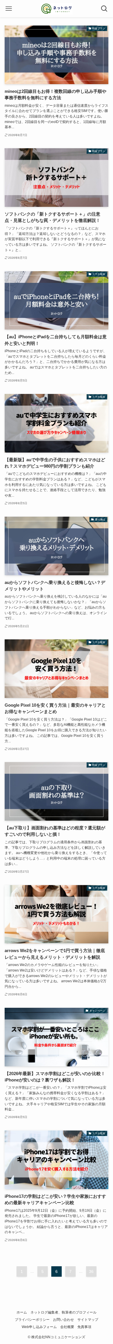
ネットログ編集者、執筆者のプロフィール (63, 1312)
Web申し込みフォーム (39, 1327)
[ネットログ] (57, 8)
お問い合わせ (63, 1319)
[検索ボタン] (104, 8)
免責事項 (84, 1327)
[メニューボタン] (8, 8)
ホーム (22, 1312)
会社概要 (67, 1327)
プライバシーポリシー (32, 1319)
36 (91, 1271)
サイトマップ (87, 1319)
